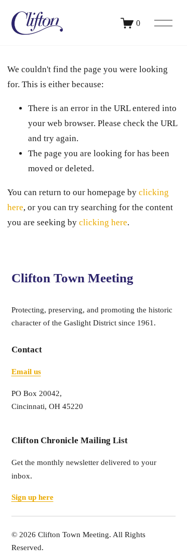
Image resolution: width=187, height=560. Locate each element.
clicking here (103, 222)
